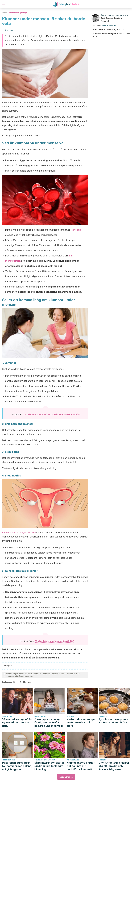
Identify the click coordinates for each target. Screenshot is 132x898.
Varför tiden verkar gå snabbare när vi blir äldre (81, 722)
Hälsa (4, 13)
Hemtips (102, 716)
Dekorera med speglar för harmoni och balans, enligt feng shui (17, 766)
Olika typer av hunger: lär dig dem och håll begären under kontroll (48, 722)
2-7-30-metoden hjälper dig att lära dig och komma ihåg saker (114, 766)
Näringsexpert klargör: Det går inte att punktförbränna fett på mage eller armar (81, 766)
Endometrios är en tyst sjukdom (19, 532)
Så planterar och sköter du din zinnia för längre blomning (49, 766)
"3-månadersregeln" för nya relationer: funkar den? (17, 722)
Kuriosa (70, 716)
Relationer (7, 716)
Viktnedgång (73, 760)
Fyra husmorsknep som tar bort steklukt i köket (113, 721)
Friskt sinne (40, 716)
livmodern (76, 229)
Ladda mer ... (66, 777)
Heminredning (8, 760)
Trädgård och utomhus (45, 760)
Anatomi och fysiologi (18, 13)
